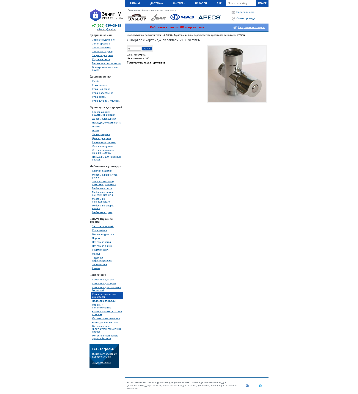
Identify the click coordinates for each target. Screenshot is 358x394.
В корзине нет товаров (251, 27)
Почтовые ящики (102, 246)
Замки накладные (102, 51)
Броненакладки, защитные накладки (103, 113)
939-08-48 (106, 25)
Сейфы (96, 253)
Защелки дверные (102, 55)
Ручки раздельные (102, 93)
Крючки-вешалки (102, 170)
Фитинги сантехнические (106, 318)
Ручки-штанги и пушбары (106, 100)
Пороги (96, 238)
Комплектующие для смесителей (104, 295)
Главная (135, 3)
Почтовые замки (102, 242)
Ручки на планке (101, 89)
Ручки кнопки (99, 85)
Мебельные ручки (102, 212)
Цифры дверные (101, 138)
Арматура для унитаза (105, 322)
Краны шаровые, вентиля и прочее (107, 313)
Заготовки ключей (103, 226)
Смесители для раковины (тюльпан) (106, 289)
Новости (201, 3)
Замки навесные (101, 47)
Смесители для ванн (103, 279)
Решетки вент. (100, 249)
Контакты (179, 3)
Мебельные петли (102, 188)
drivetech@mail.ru (106, 29)
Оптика (96, 126)
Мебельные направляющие (101, 200)
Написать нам (245, 12)
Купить (147, 48)
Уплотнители (99, 264)
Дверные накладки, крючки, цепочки (103, 151)
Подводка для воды (104, 300)
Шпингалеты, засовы (104, 142)
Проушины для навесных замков (106, 158)
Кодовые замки (101, 59)
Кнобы (96, 81)
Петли (95, 130)
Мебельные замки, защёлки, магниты (102, 193)
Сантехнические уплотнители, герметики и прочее (107, 329)
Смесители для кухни (104, 283)
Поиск (262, 3)
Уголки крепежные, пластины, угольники (104, 183)
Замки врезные (101, 43)
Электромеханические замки (105, 68)
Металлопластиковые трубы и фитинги (105, 337)
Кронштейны (99, 230)
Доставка (156, 3)
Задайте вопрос (101, 362)
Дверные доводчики (104, 118)
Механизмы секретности (106, 63)
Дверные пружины (103, 146)
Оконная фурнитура (103, 234)
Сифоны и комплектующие (101, 306)
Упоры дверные (101, 134)
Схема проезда (245, 18)
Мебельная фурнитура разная (104, 176)
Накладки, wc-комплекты (106, 122)
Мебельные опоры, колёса (103, 207)
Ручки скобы (99, 96)
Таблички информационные (102, 259)
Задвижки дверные (103, 39)
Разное (96, 268)
